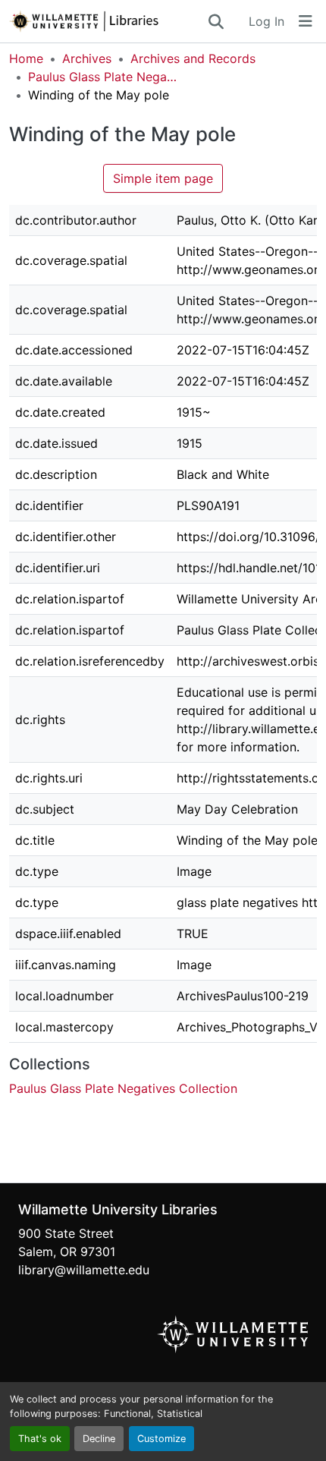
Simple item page (163, 178)
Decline (99, 1438)
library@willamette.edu (83, 1269)
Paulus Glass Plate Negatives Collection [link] (104, 76)
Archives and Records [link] (192, 58)
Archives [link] (86, 58)
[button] (107, 21)
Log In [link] (266, 21)
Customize (161, 1438)
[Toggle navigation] (305, 21)
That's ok (39, 1438)
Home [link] (26, 58)
